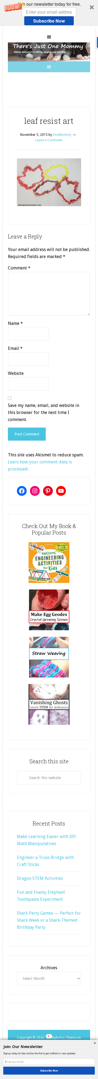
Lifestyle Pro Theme (61, 1038)
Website (16, 373)
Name (15, 323)
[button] (49, 13)
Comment (19, 268)
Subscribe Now (49, 21)
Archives (49, 967)
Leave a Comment (48, 140)
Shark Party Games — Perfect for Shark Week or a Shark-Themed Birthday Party (49, 920)
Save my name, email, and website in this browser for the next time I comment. (43, 412)
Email (15, 348)
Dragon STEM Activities (40, 878)
